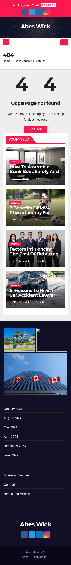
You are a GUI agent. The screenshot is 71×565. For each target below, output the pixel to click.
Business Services (16, 475)
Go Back (35, 129)
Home (6, 60)
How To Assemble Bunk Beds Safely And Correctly (34, 171)
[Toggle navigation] (64, 42)
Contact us (40, 557)
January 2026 (13, 408)
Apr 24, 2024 (20, 302)
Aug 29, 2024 (20, 219)
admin (39, 178)
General (15, 162)
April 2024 (11, 436)
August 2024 (12, 418)
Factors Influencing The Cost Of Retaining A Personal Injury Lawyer (34, 256)
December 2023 (15, 446)
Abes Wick (35, 26)
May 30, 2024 (20, 261)
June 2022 (11, 455)
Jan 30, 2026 (20, 178)
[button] (56, 42)
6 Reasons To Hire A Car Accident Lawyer (32, 293)
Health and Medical (17, 494)
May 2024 (10, 427)
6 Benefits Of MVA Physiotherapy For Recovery (29, 212)
